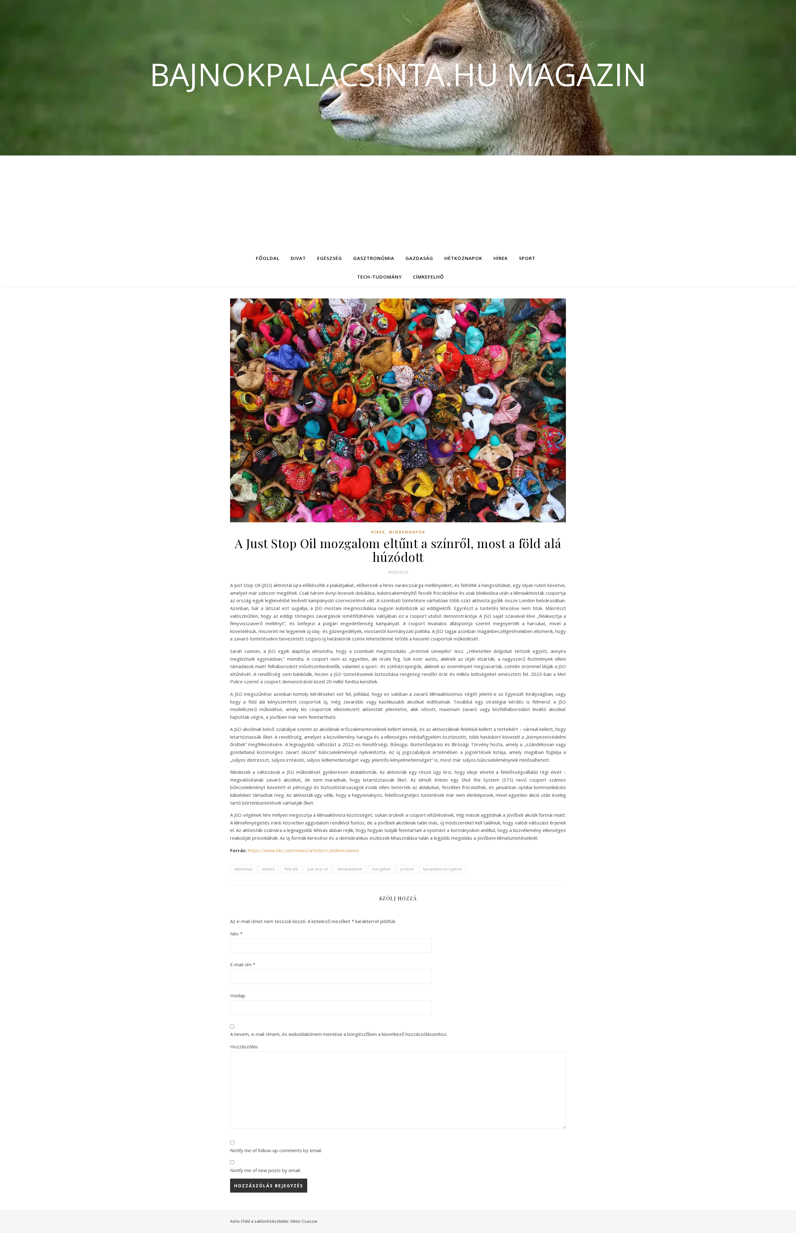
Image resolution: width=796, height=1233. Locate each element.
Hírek (500, 258)
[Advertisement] (398, 202)
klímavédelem (350, 869)
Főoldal (268, 258)
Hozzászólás (244, 1046)
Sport (527, 258)
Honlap (237, 995)
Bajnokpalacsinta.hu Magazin (398, 74)
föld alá (291, 869)
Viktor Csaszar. (304, 1221)
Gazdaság (419, 258)
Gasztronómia (373, 258)
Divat (298, 258)
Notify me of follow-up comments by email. (276, 1150)
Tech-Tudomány (379, 277)
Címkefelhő (428, 277)
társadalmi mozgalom (442, 869)
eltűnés (268, 869)
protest (407, 869)
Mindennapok (407, 532)
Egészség (329, 258)
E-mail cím (242, 964)
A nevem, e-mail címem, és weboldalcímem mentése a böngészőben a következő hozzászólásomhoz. (338, 1034)
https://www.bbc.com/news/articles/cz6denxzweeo (303, 850)
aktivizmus (243, 869)
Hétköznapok (463, 258)
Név (236, 934)
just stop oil (318, 869)
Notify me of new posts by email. (265, 1170)
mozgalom (381, 869)
